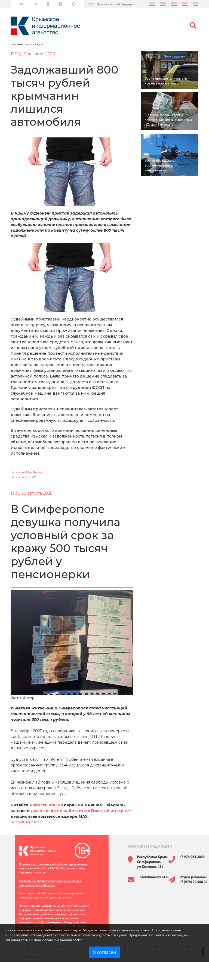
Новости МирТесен (27, 472)
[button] (193, 25)
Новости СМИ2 (23, 477)
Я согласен (104, 952)
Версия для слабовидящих (115, 4)
